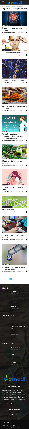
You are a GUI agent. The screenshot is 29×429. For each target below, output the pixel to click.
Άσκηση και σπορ (5, 264)
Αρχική (3, 6)
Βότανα (3, 77)
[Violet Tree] (5, 308)
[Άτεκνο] (5, 321)
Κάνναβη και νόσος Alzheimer (13, 80)
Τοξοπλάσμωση (15, 334)
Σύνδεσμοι (17, 427)
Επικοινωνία (24, 427)
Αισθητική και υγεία (6, 50)
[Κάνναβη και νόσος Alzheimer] (14, 69)
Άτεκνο (13, 319)
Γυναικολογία (5, 184)
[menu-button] (3, 2)
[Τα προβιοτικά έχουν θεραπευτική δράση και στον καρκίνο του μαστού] (14, 123)
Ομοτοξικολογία (8, 210)
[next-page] (17, 279)
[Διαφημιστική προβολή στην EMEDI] (5, 328)
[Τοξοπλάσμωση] (5, 336)
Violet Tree (13, 306)
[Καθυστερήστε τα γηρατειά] (14, 43)
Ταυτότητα (12, 425)
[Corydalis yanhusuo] (5, 301)
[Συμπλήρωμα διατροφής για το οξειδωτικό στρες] (14, 254)
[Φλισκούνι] (5, 293)
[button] (26, 2)
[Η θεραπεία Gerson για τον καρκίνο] (14, 151)
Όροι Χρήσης (6, 425)
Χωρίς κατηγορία (5, 158)
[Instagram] (16, 414)
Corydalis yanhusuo (16, 299)
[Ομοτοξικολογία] (14, 202)
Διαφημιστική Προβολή (8, 427)
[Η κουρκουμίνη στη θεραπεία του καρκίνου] (14, 95)
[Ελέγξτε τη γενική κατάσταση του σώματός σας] (14, 224)
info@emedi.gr (18, 403)
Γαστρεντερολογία (6, 25)
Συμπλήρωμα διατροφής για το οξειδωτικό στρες (13, 268)
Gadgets (4, 232)
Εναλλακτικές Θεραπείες (7, 207)
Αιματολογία (4, 103)
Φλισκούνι (13, 291)
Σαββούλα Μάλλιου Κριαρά (8, 32)
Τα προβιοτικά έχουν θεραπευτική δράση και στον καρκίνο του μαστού (12, 136)
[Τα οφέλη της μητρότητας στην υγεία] (14, 177)
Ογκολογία (4, 131)
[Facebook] (12, 414)
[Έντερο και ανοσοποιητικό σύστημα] (14, 18)
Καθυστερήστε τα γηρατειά (12, 53)
